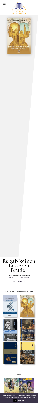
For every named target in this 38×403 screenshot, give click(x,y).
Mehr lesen (19, 281)
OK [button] (15, 400)
